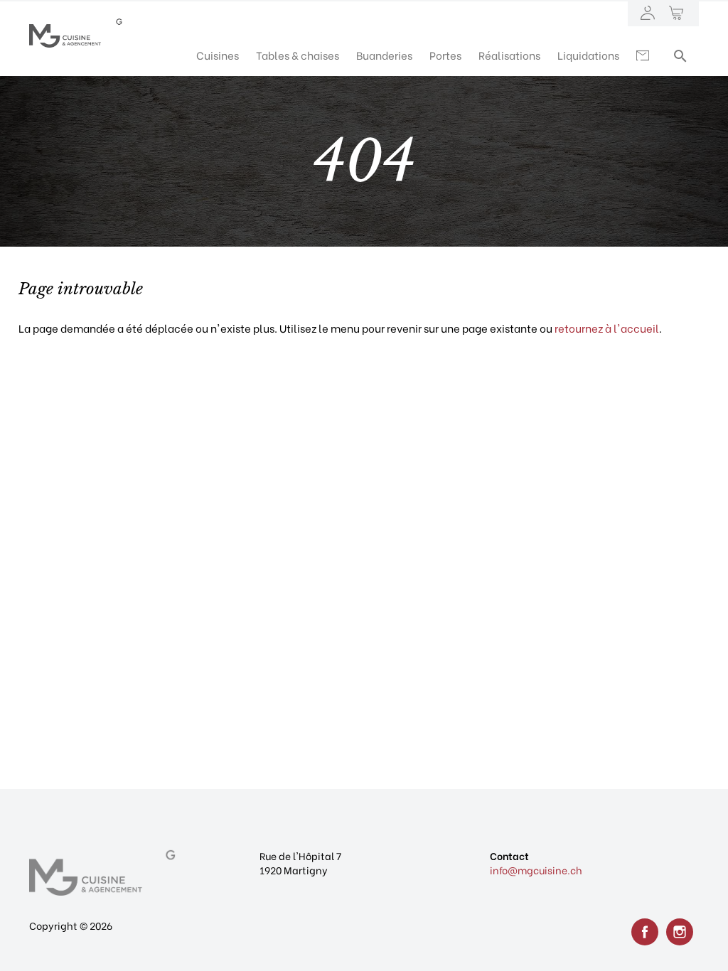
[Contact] (644, 54)
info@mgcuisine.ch (536, 869)
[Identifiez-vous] (647, 14)
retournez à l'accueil (607, 328)
